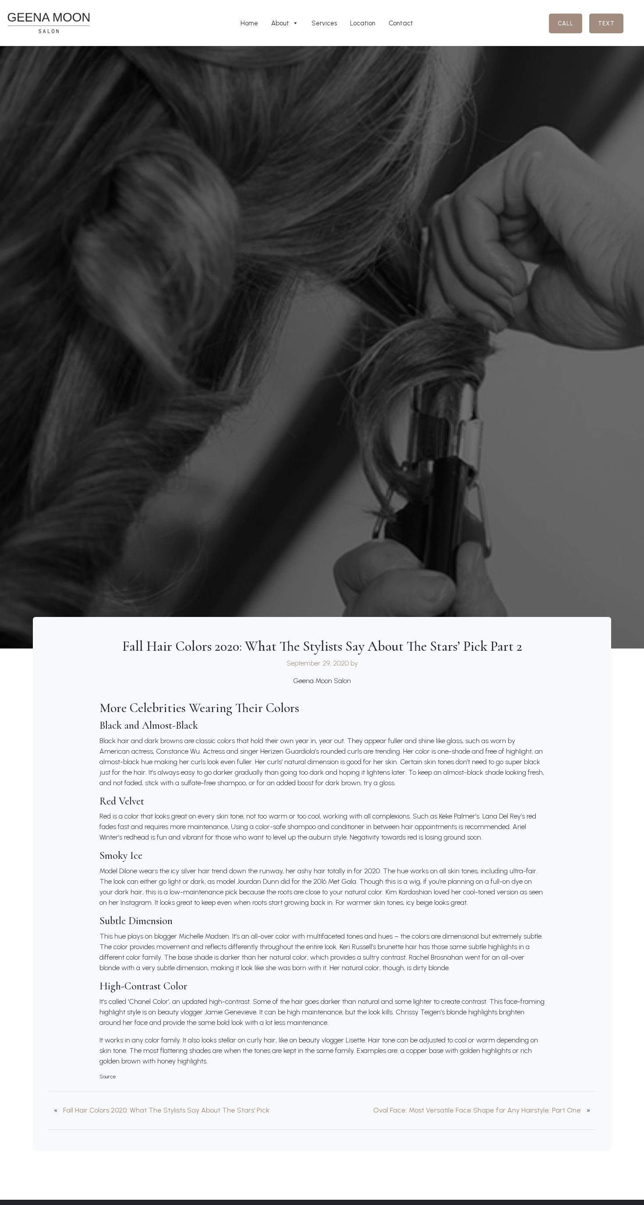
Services (324, 23)
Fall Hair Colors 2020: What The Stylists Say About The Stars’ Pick (166, 1110)
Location (362, 23)
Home (249, 23)
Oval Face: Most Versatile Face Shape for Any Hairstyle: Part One (477, 1110)
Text (606, 23)
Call (565, 23)
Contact (401, 23)
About (280, 23)
